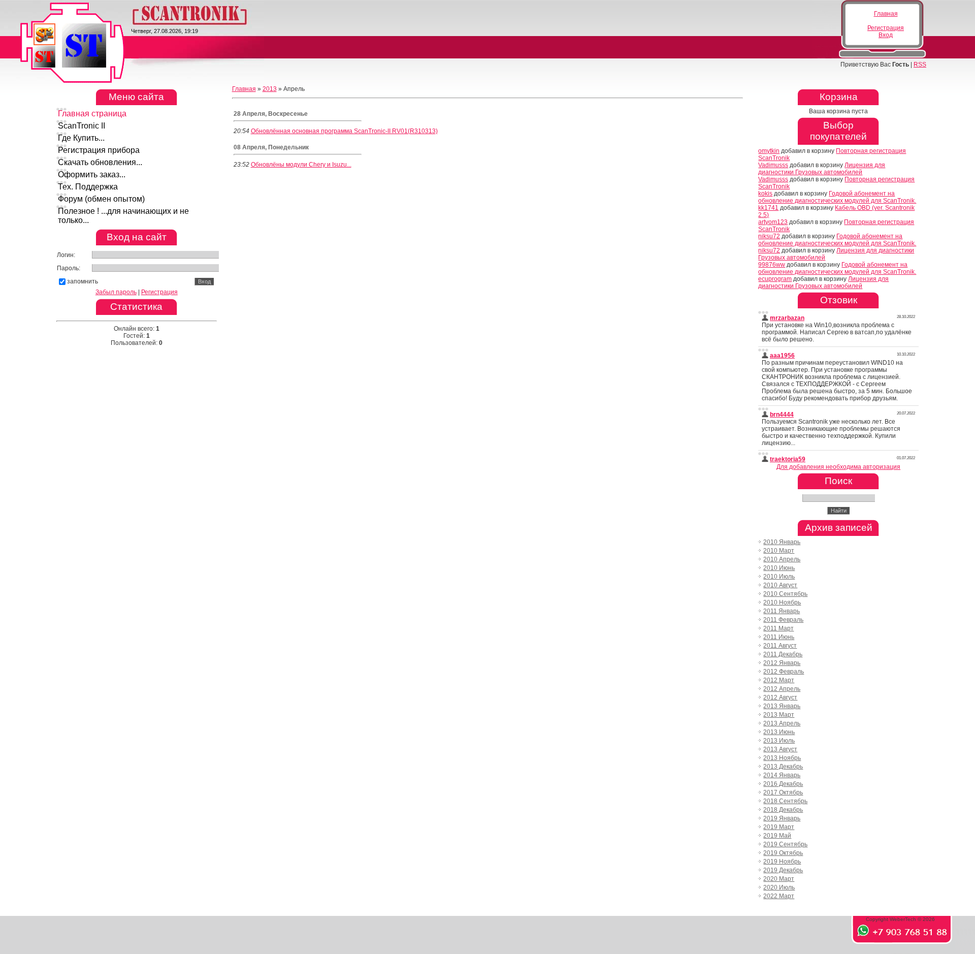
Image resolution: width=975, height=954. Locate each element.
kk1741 (768, 207)
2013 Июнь (779, 732)
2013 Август (780, 749)
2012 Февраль (783, 671)
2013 (270, 88)
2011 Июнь (778, 637)
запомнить (82, 281)
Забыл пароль (116, 292)
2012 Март (778, 680)
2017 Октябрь (783, 792)
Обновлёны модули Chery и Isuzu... (301, 164)
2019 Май (777, 835)
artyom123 (773, 222)
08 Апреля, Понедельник (271, 147)
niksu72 (769, 236)
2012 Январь (781, 662)
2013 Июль (779, 740)
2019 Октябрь (783, 852)
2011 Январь (781, 611)
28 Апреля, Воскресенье (271, 113)
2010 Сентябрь (785, 593)
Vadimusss (773, 165)
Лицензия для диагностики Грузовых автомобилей (821, 169)
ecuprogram (775, 278)
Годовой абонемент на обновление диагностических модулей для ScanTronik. (837, 197)
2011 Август (780, 645)
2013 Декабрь (783, 766)
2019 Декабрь (783, 870)
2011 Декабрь (782, 654)
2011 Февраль (783, 619)
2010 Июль (779, 576)
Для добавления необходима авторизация (838, 466)
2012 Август (780, 697)
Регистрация (885, 27)
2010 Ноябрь (782, 602)
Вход (886, 35)
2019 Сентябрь (785, 844)
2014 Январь (781, 775)
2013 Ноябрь (782, 757)
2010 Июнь (779, 567)
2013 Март (778, 714)
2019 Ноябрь (782, 861)
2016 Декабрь (783, 783)
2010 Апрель (781, 559)
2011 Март (778, 628)
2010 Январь (781, 542)
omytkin (768, 150)
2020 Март (778, 878)
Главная (886, 13)
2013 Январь (781, 706)
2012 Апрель (781, 688)
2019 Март (778, 827)
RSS (920, 64)
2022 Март (778, 896)
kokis (765, 193)
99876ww (771, 264)
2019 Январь (781, 818)
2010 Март (778, 550)
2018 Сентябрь (785, 801)
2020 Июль (779, 887)
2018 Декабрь (783, 809)
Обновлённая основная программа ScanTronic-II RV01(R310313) (344, 131)
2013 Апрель (781, 723)
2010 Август (780, 585)
